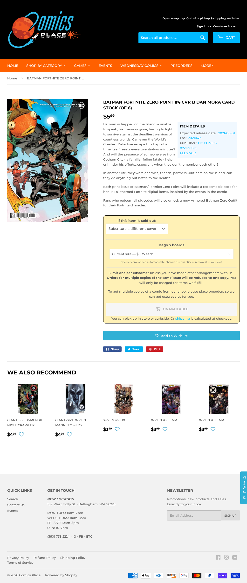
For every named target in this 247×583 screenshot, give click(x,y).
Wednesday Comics (139, 65)
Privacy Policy (18, 558)
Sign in (201, 26)
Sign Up (230, 515)
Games (81, 65)
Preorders (181, 65)
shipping (182, 318)
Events (105, 65)
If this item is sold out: (136, 220)
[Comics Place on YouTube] (234, 558)
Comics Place (30, 575)
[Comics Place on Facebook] (218, 558)
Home (12, 65)
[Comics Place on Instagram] (226, 558)
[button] (171, 335)
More (206, 65)
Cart (230, 37)
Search (12, 499)
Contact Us (16, 505)
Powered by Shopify (61, 575)
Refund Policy (45, 558)
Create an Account (226, 26)
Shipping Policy (72, 558)
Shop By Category (44, 65)
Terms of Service (20, 562)
